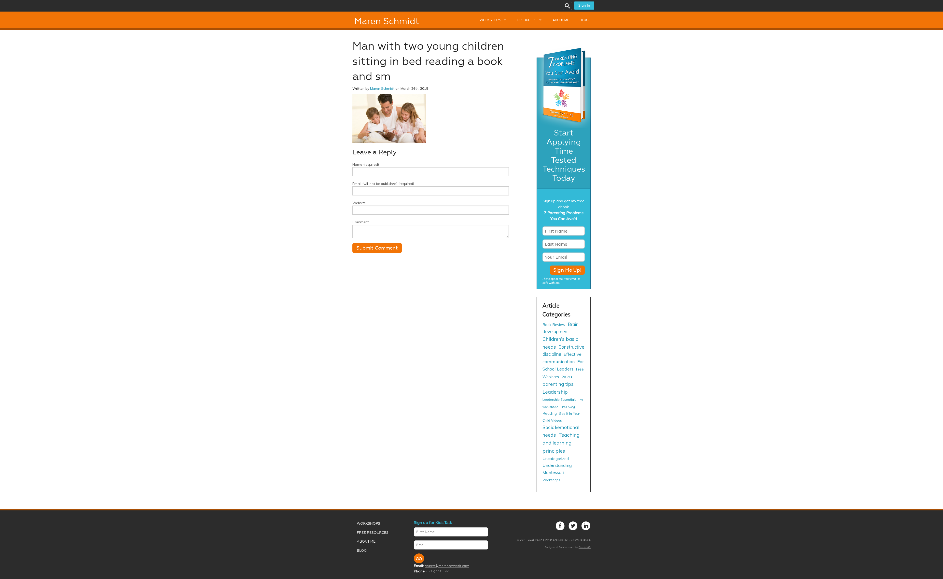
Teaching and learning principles (561, 443)
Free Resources (372, 533)
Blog (584, 20)
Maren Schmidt (386, 21)
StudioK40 (585, 547)
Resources (527, 20)
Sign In (584, 5)
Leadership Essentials (559, 399)
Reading (549, 413)
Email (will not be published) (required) (383, 183)
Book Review (553, 324)
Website (359, 203)
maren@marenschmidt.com (447, 566)
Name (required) (365, 164)
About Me (561, 20)
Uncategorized (555, 458)
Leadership (555, 392)
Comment (360, 222)
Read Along (568, 407)
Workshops (490, 20)
